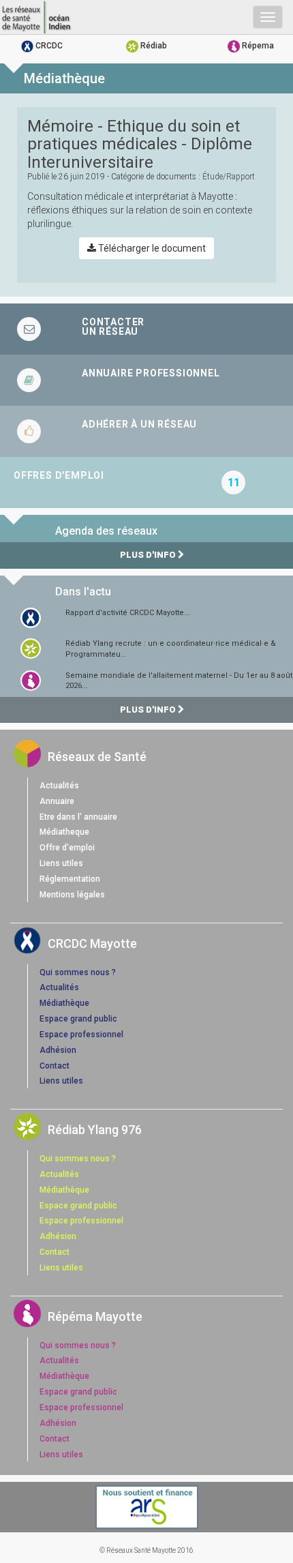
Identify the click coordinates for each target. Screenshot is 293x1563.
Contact (55, 1066)
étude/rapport (228, 176)
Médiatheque (64, 832)
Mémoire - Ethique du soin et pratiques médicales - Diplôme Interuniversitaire (139, 144)
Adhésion (58, 1050)
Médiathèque (64, 1003)
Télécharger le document (151, 248)
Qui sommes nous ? (78, 972)
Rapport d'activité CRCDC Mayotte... (127, 612)
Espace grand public (78, 1019)
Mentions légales (72, 894)
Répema (257, 45)
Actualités (59, 785)
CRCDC (48, 45)
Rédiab (152, 45)
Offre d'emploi (67, 847)
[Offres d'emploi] (146, 482)
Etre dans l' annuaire (78, 817)
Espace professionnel (81, 1034)
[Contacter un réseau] (146, 329)
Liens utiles (61, 863)
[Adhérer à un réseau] (146, 431)
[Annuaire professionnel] (146, 380)
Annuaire (57, 801)
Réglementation (70, 879)
